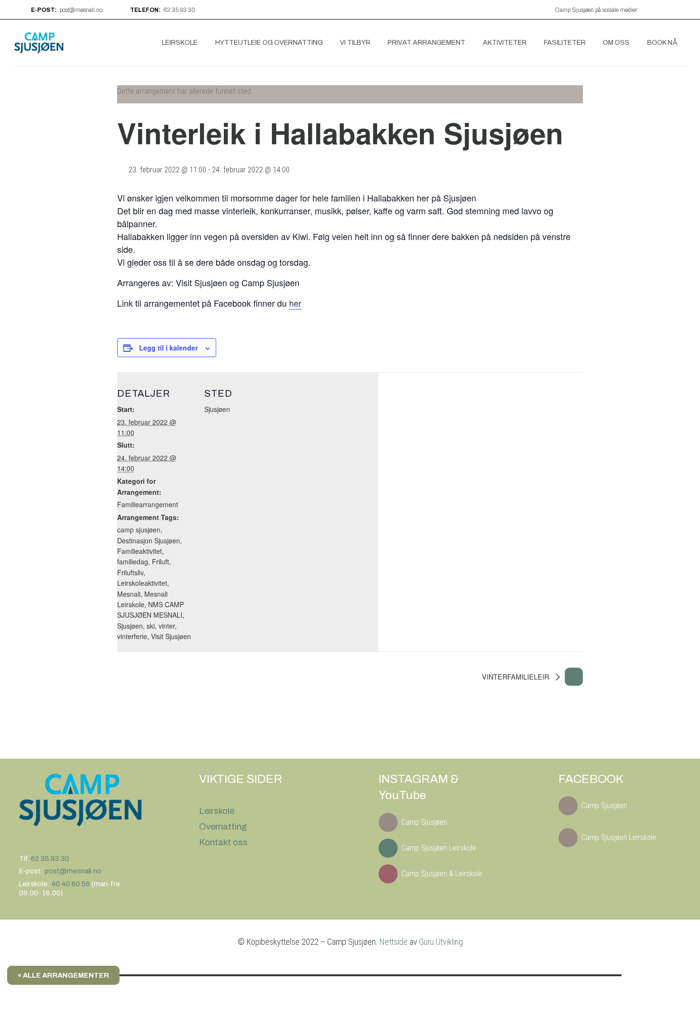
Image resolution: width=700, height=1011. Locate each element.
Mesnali (128, 594)
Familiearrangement (147, 504)
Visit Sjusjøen (171, 636)
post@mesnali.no (73, 871)
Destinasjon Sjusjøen (148, 540)
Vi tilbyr (355, 42)
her (295, 303)
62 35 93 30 (50, 858)
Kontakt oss (223, 842)
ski (151, 626)
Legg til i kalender (168, 347)
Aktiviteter (505, 42)
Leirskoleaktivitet (142, 583)
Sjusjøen (130, 626)
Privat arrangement (426, 42)
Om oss (616, 42)
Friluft (160, 561)
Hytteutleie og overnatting (269, 42)
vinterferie (132, 636)
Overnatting (223, 826)
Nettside (394, 942)
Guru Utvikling (441, 942)
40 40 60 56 (71, 884)
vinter (167, 626)
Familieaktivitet (139, 551)
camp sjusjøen (138, 529)
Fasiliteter (565, 42)
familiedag (132, 561)
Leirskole (180, 42)
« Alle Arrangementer (63, 975)
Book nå (662, 42)
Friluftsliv (130, 572)
